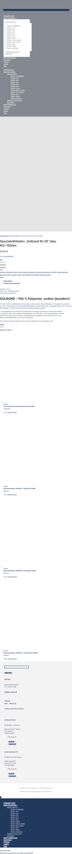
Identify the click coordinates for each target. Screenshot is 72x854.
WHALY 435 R (11, 38)
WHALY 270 (11, 30)
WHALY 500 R (11, 46)
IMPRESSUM (23, 791)
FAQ (5, 66)
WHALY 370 (11, 34)
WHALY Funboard (13, 26)
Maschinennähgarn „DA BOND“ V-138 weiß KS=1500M (20, 570)
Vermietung (9, 16)
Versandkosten (8, 256)
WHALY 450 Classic (14, 40)
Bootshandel (9, 18)
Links (6, 64)
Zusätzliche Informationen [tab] (12, 283)
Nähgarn (6, 236)
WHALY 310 (11, 32)
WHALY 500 (11, 44)
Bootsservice (10, 58)
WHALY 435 (11, 36)
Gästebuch (8, 673)
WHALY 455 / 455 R (13, 42)
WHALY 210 (11, 28)
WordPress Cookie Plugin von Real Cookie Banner (16, 853)
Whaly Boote (10, 22)
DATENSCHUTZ (47, 791)
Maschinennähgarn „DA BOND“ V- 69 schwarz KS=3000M (21, 653)
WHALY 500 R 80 (12, 48)
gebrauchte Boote (12, 52)
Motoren (8, 54)
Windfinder (12, 744)
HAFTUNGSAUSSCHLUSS (35, 791)
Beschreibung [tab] (8, 281)
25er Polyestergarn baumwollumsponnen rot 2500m (19, 406)
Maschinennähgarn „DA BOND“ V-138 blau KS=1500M (19, 488)
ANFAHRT (11, 741)
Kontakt (7, 60)
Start (1, 236)
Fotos (6, 62)
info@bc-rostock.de (10, 692)
